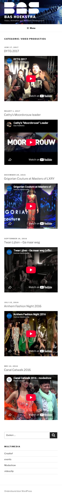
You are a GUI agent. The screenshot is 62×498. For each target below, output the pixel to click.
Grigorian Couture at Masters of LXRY (29, 178)
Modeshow (10, 465)
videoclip (9, 471)
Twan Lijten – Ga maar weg (22, 242)
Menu (32, 28)
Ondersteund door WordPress (18, 491)
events (7, 459)
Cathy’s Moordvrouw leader (22, 115)
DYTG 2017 (11, 51)
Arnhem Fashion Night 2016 (22, 306)
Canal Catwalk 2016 (17, 370)
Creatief (8, 453)
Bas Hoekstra (20, 17)
